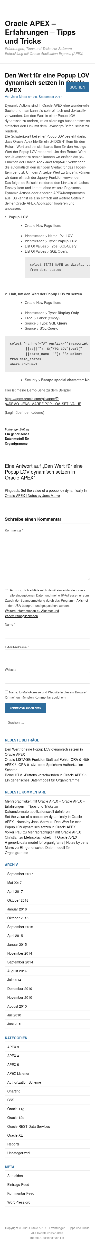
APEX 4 (13, 1055)
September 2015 (20, 926)
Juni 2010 (14, 1023)
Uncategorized (18, 1152)
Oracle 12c (15, 1117)
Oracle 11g (15, 1108)
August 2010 (17, 1006)
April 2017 (15, 891)
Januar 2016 (17, 909)
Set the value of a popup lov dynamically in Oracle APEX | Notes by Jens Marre (43, 819)
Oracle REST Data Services (28, 1126)
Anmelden (15, 1175)
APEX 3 (13, 1046)
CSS (10, 1099)
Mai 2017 (14, 882)
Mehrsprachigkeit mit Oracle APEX (54, 832)
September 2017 (20, 873)
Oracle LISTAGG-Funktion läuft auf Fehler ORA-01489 (47, 759)
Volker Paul (13, 832)
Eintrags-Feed (18, 1184)
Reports (13, 1144)
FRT (63, 1237)
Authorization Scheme (24, 1082)
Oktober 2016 (17, 900)
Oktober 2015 (17, 917)
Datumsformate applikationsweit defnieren (37, 811)
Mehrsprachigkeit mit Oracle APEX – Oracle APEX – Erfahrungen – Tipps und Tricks (45, 804)
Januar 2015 (17, 944)
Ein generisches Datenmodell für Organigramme (42, 780)
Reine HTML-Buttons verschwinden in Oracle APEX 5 (45, 774)
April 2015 (15, 935)
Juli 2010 (14, 1014)
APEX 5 (13, 1064)
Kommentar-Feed (20, 1193)
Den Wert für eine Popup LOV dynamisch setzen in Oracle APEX (43, 824)
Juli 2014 (14, 979)
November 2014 (19, 953)
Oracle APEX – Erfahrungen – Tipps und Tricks (40, 32)
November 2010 (19, 997)
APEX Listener (18, 1073)
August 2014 (17, 970)
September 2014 (20, 962)
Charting (13, 1091)
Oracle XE (15, 1135)
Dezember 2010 (19, 988)
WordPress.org (18, 1202)
